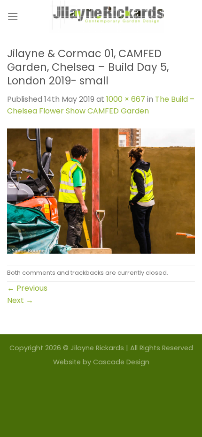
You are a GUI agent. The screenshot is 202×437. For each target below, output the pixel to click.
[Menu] (12, 16)
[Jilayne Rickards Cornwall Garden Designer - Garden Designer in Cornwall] (106, 16)
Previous (27, 288)
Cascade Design (121, 362)
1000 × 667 (125, 99)
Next (20, 300)
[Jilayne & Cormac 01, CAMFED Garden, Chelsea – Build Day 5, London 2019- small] (101, 190)
